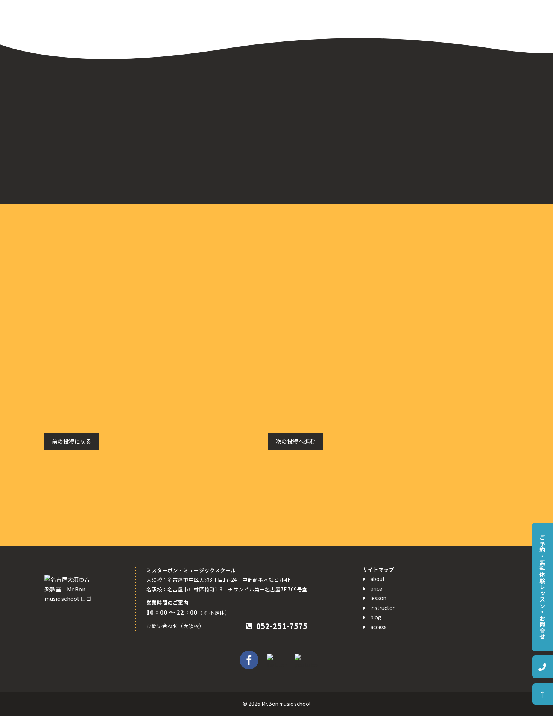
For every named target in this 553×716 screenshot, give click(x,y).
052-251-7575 (281, 625)
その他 (355, 294)
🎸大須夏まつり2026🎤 (377, 353)
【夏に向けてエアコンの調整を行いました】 (403, 386)
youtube (358, 283)
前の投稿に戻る (71, 441)
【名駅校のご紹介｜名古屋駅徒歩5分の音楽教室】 (410, 482)
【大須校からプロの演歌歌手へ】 (389, 505)
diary (353, 260)
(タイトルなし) (366, 493)
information (362, 271)
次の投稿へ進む (295, 441)
